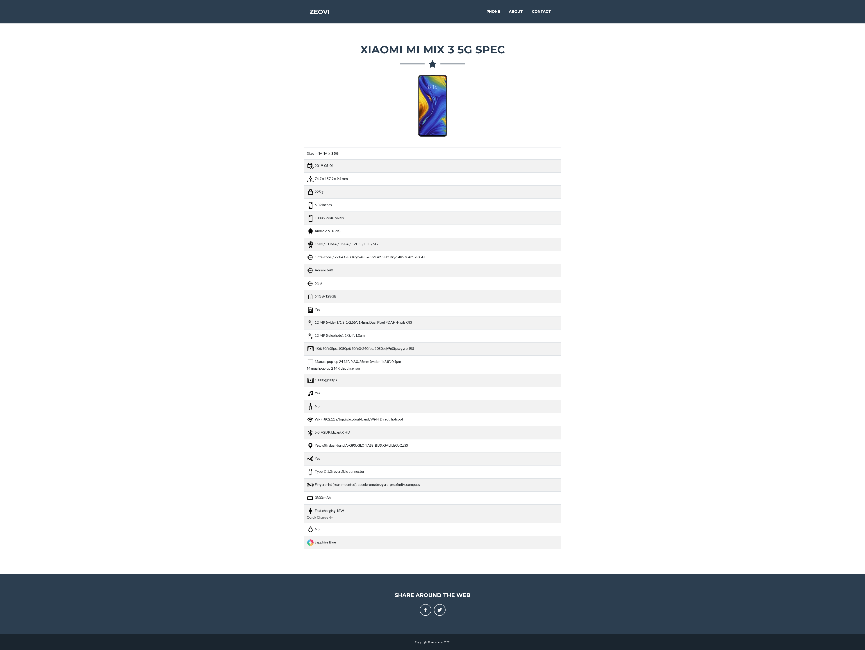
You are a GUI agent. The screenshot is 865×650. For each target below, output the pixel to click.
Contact (541, 11)
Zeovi (320, 12)
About (516, 11)
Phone (493, 11)
